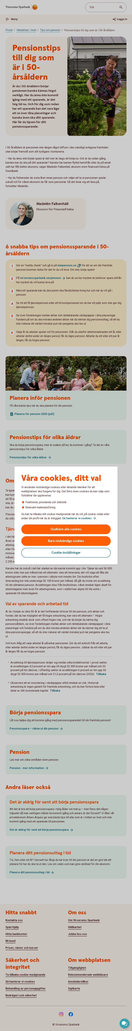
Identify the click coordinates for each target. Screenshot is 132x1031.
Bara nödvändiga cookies (66, 541)
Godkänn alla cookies (66, 529)
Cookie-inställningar (66, 553)
